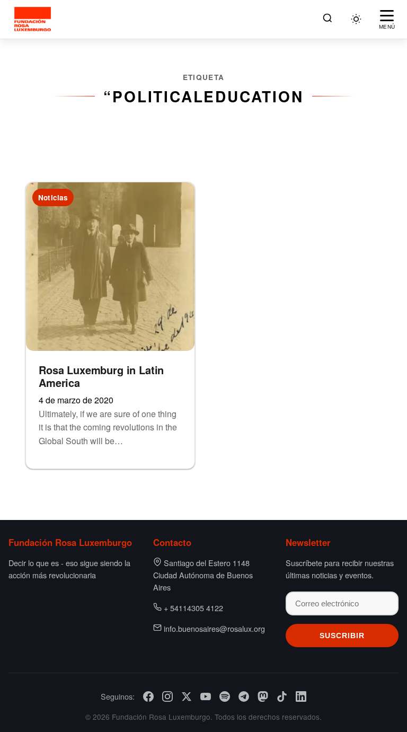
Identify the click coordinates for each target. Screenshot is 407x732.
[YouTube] (205, 696)
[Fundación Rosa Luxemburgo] (34, 19)
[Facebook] (148, 696)
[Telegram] (243, 696)
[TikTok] (282, 696)
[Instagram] (167, 696)
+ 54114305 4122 (193, 607)
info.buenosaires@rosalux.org (214, 628)
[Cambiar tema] (356, 19)
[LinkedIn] (301, 696)
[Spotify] (224, 696)
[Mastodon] (263, 696)
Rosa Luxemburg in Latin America (101, 376)
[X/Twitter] (186, 696)
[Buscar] (327, 19)
